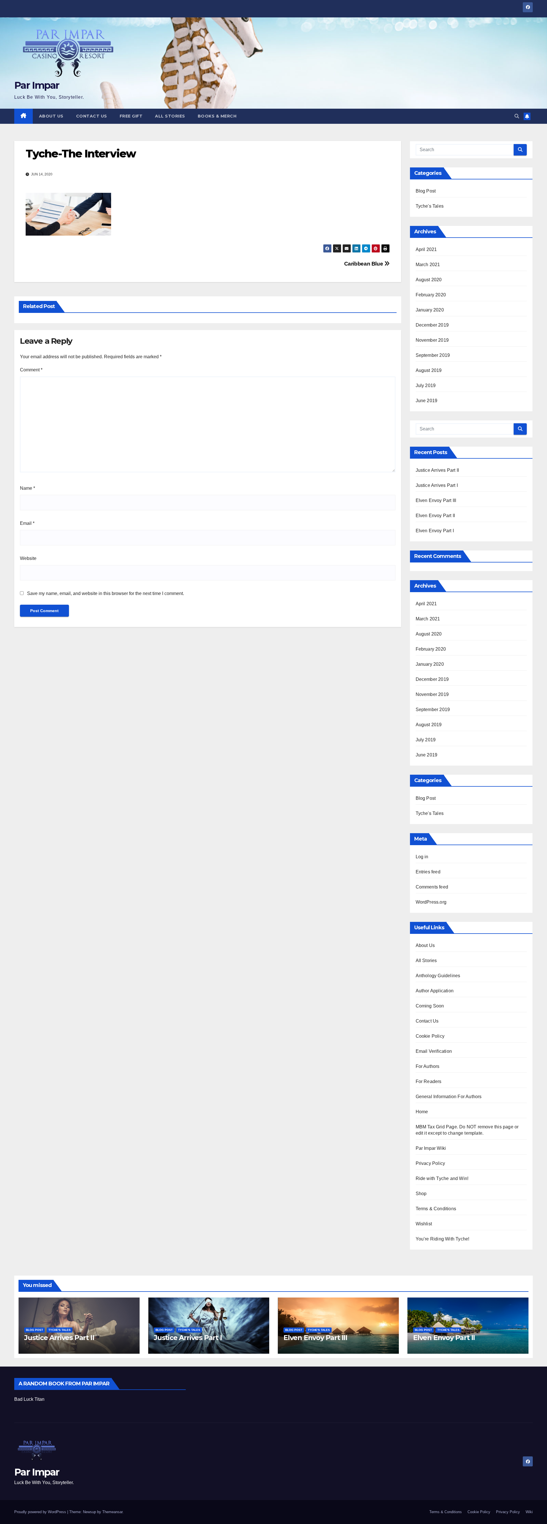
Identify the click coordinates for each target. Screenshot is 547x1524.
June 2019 (427, 400)
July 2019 (426, 385)
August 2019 (429, 370)
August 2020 (429, 279)
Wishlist (424, 1223)
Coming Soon (430, 1005)
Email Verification (434, 1051)
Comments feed (432, 887)
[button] (517, 116)
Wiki (529, 1512)
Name (27, 488)
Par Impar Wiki (431, 1148)
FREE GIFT (131, 116)
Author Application (435, 990)
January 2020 (430, 309)
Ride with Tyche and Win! (442, 1178)
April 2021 (426, 249)
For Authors (428, 1066)
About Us (51, 116)
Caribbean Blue (364, 264)
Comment (31, 369)
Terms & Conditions (436, 1208)
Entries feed (428, 871)
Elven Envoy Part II (435, 515)
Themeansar (112, 1512)
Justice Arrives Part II (437, 470)
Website (28, 558)
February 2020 (431, 294)
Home (422, 1111)
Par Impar (36, 85)
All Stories (170, 116)
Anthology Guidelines (438, 975)
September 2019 (433, 355)
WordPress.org (431, 902)
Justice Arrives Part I (437, 485)
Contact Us (91, 116)
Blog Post (426, 191)
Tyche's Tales (430, 206)
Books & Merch (217, 116)
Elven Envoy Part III (436, 500)
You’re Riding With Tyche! (443, 1238)
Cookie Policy (430, 1036)
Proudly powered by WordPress (40, 1512)
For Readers (429, 1081)
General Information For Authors (449, 1096)
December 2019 (432, 325)
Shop (421, 1193)
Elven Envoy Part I (435, 530)
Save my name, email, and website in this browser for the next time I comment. (105, 593)
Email (27, 523)
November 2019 (432, 340)
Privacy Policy (430, 1163)
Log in (422, 856)
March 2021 (428, 264)
